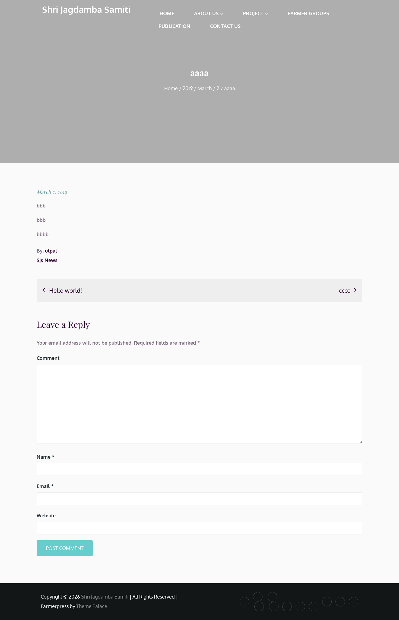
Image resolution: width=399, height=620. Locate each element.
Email (45, 486)
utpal (51, 251)
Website (46, 515)
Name (46, 457)
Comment (48, 358)
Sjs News (47, 260)
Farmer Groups (308, 13)
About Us (206, 13)
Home (167, 13)
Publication (174, 26)
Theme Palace (91, 606)
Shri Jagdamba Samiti (86, 9)
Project (253, 13)
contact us (225, 26)
